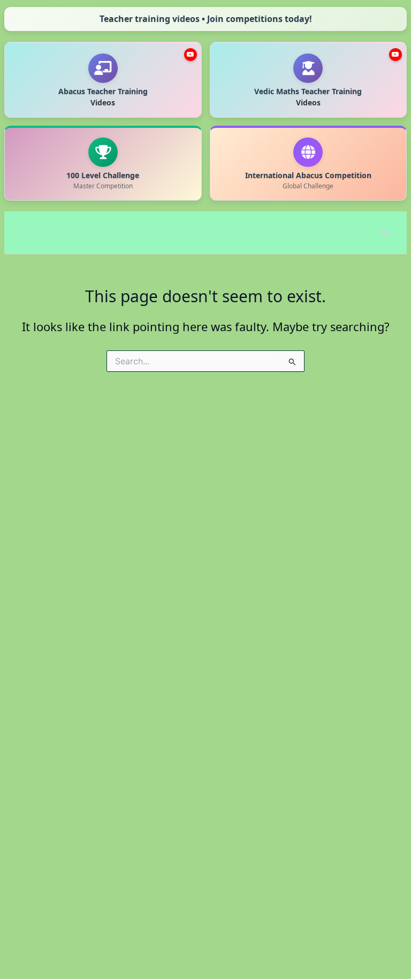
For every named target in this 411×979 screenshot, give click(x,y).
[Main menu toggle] (385, 232)
